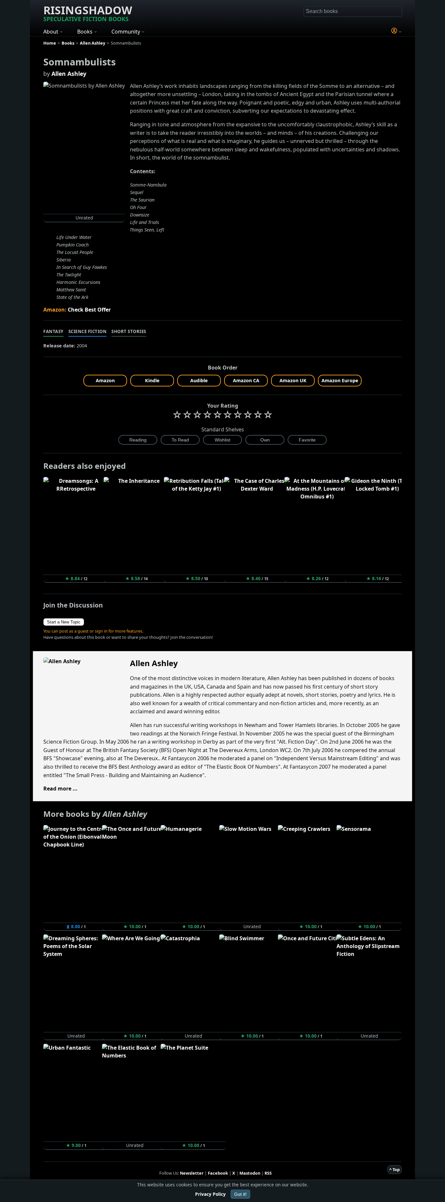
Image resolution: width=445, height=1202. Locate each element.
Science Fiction (87, 331)
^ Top (394, 1169)
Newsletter (192, 1173)
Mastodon (249, 1173)
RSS (268, 1173)
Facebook (218, 1173)
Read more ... (60, 788)
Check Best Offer (89, 309)
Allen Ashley (68, 73)
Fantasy (53, 331)
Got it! (240, 1194)
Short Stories (128, 331)
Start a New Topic (63, 622)
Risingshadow (87, 13)
